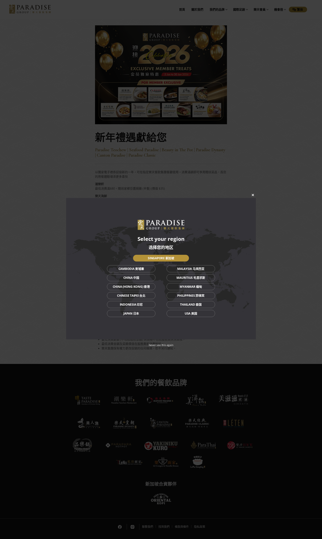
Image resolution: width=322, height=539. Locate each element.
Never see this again (161, 345)
